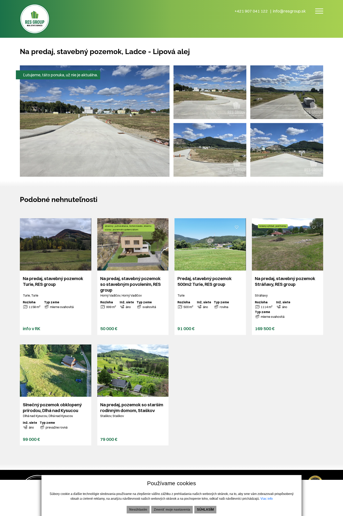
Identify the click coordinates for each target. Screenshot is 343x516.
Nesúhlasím (138, 509)
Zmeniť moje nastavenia (172, 509)
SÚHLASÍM (205, 509)
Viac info (266, 498)
